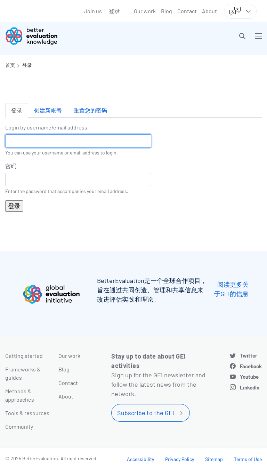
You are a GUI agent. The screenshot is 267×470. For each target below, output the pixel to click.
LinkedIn (249, 387)
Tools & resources (27, 413)
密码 (10, 165)
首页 (10, 65)
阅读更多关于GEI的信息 (231, 288)
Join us (93, 11)
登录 (114, 11)
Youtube (249, 377)
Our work (145, 11)
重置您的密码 (90, 110)
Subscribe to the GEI (145, 413)
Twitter (248, 355)
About (209, 11)
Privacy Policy (179, 459)
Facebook (251, 366)
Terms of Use (248, 459)
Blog (166, 11)
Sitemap (214, 459)
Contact (187, 11)
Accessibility (140, 459)
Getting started (24, 355)
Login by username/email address (46, 127)
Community (19, 426)
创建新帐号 (48, 110)
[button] (242, 36)
